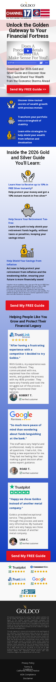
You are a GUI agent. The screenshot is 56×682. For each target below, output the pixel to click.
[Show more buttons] (46, 63)
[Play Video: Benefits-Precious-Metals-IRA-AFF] (28, 51)
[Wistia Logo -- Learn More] (41, 63)
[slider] (25, 63)
